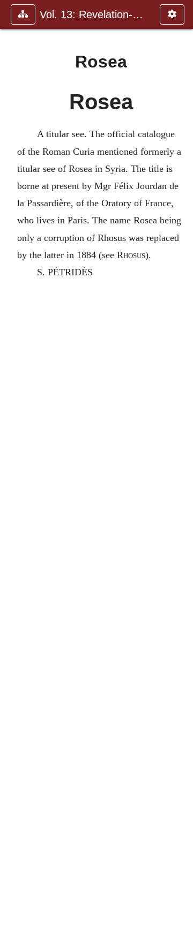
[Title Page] (12, 470)
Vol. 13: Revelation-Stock (94, 14)
